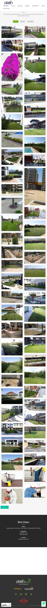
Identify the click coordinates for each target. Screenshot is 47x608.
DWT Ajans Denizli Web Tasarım (35, 605)
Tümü (15, 21)
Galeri (43, 5)
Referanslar (35, 5)
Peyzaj (13, 5)
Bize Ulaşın (6, 8)
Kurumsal (6, 5)
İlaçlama (19, 5)
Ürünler (27, 5)
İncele (4, 507)
